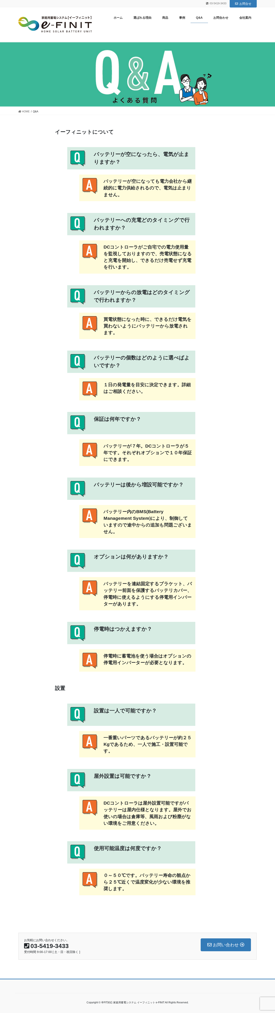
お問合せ (245, 3)
